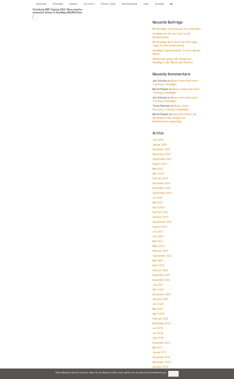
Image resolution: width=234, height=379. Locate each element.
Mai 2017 (157, 347)
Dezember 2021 (161, 275)
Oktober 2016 (160, 367)
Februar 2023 (160, 250)
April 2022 (158, 265)
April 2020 (158, 313)
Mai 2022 (157, 260)
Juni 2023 (157, 236)
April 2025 (158, 173)
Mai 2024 (157, 202)
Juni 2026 (157, 139)
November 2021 (161, 280)
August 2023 (159, 226)
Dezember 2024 (161, 183)
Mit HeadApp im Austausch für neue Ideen (176, 28)
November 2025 (161, 154)
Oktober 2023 (160, 217)
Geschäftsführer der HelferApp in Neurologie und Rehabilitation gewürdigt (174, 118)
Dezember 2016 (161, 357)
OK (173, 373)
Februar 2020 (160, 318)
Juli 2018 (157, 333)
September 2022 (162, 255)
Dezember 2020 (161, 294)
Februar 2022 (160, 270)
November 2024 (161, 188)
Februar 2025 (160, 178)
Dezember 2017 (161, 342)
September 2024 (162, 193)
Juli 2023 (157, 231)
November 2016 (161, 362)
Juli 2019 (157, 328)
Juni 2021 (157, 284)
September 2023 (162, 221)
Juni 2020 (157, 304)
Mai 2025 (157, 168)
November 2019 (161, 323)
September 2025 (162, 159)
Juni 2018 (157, 337)
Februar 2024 (160, 212)
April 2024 (158, 207)
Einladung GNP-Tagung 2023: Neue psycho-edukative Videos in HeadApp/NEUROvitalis (58, 11)
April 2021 (158, 289)
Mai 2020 (157, 308)
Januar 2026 (159, 144)
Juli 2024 (157, 197)
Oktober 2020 (160, 299)
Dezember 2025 (161, 149)
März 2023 (158, 246)
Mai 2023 (157, 241)
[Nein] (230, 373)
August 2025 (159, 163)
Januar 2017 (159, 352)
